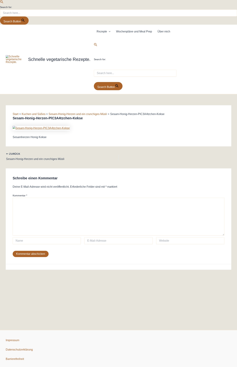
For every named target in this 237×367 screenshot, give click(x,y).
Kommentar (20, 195)
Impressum (12, 340)
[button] (1, 2)
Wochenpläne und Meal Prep (134, 31)
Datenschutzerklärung (19, 349)
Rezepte (102, 31)
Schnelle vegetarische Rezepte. (59, 59)
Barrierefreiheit (15, 358)
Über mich (164, 31)
